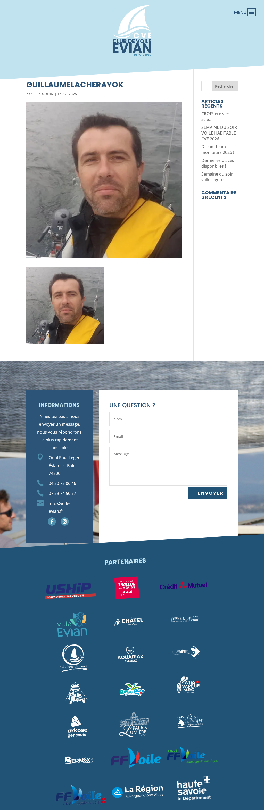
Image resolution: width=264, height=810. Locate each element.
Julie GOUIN (43, 94)
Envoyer (211, 493)
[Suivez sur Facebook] (52, 521)
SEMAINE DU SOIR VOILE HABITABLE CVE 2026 (219, 133)
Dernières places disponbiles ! (217, 163)
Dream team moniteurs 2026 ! (217, 149)
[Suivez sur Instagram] (65, 521)
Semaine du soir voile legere (217, 177)
